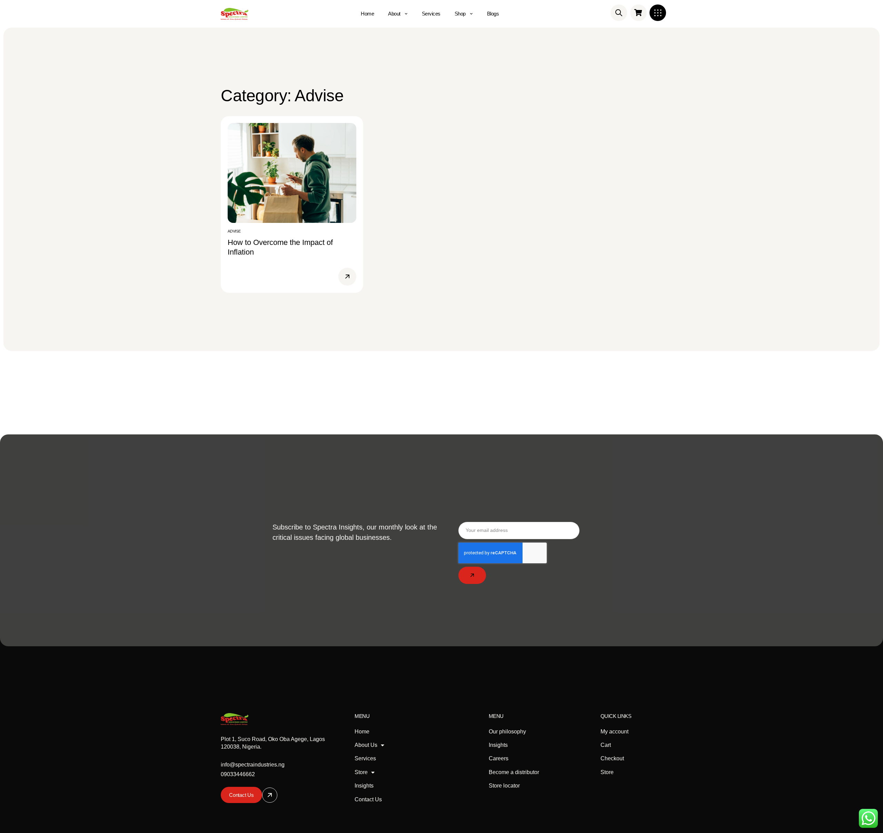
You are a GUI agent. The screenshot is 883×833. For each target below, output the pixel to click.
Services (365, 758)
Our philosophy (507, 731)
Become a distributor (514, 772)
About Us (366, 745)
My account (614, 731)
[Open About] (406, 13)
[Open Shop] (471, 13)
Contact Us (368, 799)
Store (361, 772)
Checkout (612, 758)
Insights (364, 786)
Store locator (504, 786)
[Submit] (472, 575)
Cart (606, 745)
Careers (498, 758)
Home (362, 731)
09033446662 (238, 774)
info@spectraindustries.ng (253, 765)
